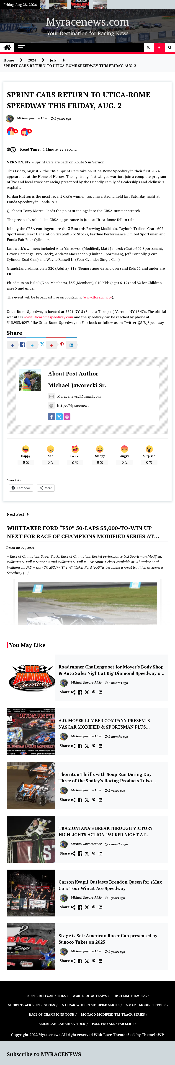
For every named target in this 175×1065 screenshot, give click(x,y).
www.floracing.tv (98, 297)
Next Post (15, 514)
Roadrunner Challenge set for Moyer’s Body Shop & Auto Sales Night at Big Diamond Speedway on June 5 (111, 670)
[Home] (7, 47)
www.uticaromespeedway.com (48, 317)
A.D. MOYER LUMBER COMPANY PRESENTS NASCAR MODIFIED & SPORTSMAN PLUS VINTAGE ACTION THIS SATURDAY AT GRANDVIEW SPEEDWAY (104, 724)
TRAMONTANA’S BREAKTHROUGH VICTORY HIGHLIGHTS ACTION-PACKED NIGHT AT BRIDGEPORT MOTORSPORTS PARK (106, 831)
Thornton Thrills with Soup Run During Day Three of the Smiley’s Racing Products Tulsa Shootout (105, 778)
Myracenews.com (87, 21)
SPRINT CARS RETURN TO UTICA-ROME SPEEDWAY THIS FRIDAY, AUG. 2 (78, 100)
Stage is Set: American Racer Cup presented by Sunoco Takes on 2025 (108, 939)
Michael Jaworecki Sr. (77, 385)
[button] (149, 47)
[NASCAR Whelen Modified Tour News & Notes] (72, 5)
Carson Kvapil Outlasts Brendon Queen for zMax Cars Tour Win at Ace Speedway (110, 885)
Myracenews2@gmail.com (79, 396)
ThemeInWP (153, 1034)
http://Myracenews (73, 405)
